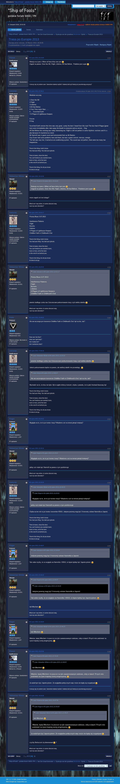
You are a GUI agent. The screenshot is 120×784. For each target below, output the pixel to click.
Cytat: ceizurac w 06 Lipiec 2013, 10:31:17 (46, 272)
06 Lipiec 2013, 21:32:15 (36, 448)
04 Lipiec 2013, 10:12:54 (36, 176)
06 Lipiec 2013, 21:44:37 (36, 545)
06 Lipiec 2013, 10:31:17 (36, 212)
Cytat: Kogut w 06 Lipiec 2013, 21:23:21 (45, 453)
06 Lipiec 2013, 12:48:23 (36, 317)
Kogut (11, 419)
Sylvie (83, 34)
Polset (12, 58)
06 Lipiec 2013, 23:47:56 (36, 651)
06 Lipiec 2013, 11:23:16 (36, 267)
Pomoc (94, 779)
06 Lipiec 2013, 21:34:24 (36, 482)
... (26, 51)
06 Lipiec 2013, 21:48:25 (36, 575)
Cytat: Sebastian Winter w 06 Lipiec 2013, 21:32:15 (49, 487)
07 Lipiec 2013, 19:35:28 (36, 695)
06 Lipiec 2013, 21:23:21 (36, 419)
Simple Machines (22, 779)
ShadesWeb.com (22, 781)
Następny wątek (105, 45)
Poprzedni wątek (92, 45)
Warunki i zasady (102, 779)
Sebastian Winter (16, 176)
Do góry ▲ (111, 779)
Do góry (11, 756)
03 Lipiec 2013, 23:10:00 (36, 57)
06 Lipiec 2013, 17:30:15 (36, 351)
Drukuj (109, 51)
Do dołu (11, 51)
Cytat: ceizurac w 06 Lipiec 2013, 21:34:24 (46, 550)
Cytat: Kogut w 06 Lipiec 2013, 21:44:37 (45, 580)
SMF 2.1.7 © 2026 (11, 779)
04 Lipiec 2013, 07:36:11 (36, 91)
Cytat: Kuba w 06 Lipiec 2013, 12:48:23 (45, 373)
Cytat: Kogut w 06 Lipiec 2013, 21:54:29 (45, 656)
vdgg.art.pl (80, 24)
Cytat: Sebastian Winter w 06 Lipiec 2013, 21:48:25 (49, 626)
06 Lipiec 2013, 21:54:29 (36, 622)
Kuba (11, 317)
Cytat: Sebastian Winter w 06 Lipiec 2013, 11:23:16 (49, 355)
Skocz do (81, 766)
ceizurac (13, 91)
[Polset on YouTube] (10, 80)
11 (34, 51)
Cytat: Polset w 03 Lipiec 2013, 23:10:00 (45, 181)
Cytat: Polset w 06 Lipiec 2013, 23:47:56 (45, 700)
